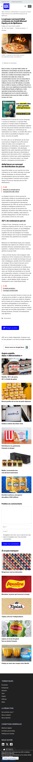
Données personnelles (8, 731)
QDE (3, 12)
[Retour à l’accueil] (6, 6)
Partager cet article (11, 328)
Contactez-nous (5, 1)
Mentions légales (7, 728)
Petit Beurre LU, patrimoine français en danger (11, 447)
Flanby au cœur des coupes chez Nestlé (15, 663)
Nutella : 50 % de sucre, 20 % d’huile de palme (10, 378)
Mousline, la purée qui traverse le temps (15, 594)
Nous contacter (6, 715)
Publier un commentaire (10, 758)
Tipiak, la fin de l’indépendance (12, 616)
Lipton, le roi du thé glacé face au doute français (10, 640)
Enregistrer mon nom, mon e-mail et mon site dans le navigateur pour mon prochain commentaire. (17, 537)
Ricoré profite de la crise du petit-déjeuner (16, 401)
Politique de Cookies (8, 733)
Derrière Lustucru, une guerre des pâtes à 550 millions (12, 496)
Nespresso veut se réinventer (12, 572)
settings (11, 756)
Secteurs (7, 12)
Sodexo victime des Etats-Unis (12, 423)
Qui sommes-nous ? (8, 712)
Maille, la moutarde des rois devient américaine (10, 471)
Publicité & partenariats (16, 1)
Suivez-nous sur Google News (14, 347)
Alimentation (15, 12)
